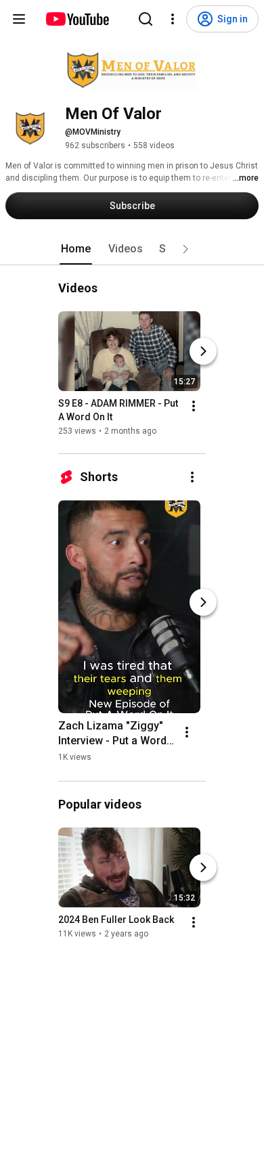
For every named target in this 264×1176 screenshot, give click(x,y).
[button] (185, 249)
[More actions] (193, 406)
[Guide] (19, 19)
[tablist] (132, 249)
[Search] (145, 19)
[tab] (76, 249)
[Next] (203, 351)
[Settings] (172, 19)
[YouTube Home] (76, 19)
